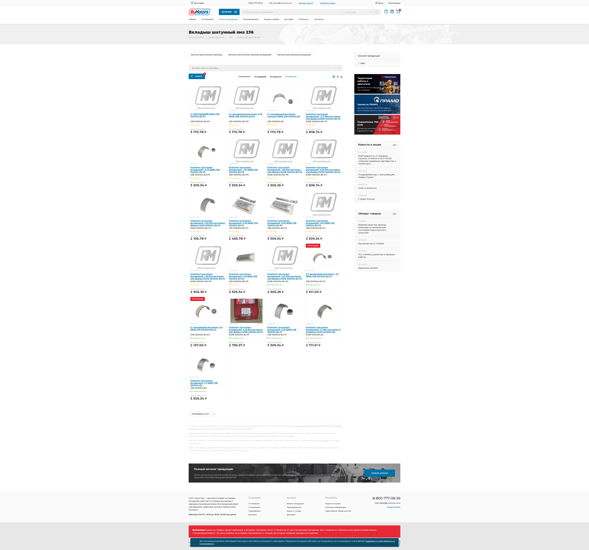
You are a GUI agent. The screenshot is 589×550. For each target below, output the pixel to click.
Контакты (318, 19)
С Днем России (366, 199)
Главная (192, 19)
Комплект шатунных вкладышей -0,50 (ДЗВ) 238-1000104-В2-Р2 (282, 223)
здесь (291, 436)
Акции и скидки (271, 19)
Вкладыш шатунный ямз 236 (248, 37)
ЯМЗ (231, 37)
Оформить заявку (327, 3)
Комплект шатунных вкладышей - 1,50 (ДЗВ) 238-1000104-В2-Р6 (243, 169)
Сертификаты (254, 511)
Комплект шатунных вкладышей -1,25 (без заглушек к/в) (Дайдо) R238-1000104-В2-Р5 (207, 276)
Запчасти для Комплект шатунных (206, 55)
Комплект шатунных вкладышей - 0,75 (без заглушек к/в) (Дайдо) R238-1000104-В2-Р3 (323, 116)
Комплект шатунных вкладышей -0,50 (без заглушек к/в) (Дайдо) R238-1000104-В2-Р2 (323, 169)
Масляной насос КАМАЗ (371, 243)
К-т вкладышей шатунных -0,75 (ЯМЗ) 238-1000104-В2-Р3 (245, 115)
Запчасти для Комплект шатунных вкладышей (249, 55)
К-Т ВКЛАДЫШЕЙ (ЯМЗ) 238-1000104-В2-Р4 (205, 115)
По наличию (290, 76)
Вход (380, 3)
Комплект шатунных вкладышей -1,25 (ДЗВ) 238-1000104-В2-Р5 (243, 276)
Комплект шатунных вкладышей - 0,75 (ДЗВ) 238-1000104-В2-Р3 (205, 169)
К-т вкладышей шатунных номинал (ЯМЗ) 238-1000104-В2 (283, 115)
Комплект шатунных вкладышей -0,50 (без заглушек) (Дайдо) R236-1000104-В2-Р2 (207, 223)
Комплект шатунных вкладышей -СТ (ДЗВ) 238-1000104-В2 (204, 382)
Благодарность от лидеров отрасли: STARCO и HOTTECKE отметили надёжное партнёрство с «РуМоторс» (377, 160)
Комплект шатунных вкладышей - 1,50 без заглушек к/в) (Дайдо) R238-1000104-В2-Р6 (284, 169)
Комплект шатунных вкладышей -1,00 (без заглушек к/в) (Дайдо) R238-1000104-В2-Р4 (284, 276)
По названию (260, 76)
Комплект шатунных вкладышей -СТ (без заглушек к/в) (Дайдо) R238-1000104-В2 (323, 329)
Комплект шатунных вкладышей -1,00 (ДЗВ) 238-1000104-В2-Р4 (320, 223)
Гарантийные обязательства (338, 511)
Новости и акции (333, 504)
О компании (254, 504)
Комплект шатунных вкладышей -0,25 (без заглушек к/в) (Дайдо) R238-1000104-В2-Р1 (246, 329)
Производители (251, 19)
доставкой (323, 440)
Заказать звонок (306, 3)
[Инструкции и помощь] (386, 11)
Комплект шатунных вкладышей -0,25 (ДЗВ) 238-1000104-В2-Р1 (282, 329)
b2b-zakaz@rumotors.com (280, 3)
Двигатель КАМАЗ (368, 268)
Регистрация (394, 3)
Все (395, 145)
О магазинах (254, 507)
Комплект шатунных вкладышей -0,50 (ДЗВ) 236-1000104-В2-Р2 (243, 223)
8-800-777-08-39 (255, 3)
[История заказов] (392, 11)
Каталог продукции (228, 19)
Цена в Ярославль (197, 129)
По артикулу (276, 76)
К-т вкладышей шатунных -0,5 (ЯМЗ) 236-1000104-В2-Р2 (206, 328)
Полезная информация (335, 507)
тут (247, 450)
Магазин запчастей (196, 37)
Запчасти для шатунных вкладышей (294, 55)
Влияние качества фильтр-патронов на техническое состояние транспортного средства (372, 229)
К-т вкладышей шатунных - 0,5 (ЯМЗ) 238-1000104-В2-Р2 (322, 275)
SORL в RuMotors (367, 188)
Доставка (288, 19)
